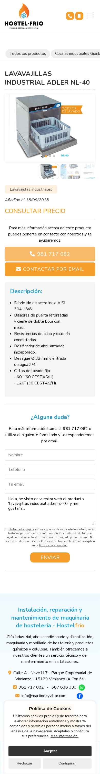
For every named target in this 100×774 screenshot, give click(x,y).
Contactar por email (53, 269)
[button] (46, 156)
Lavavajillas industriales (31, 189)
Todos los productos (27, 53)
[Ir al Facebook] (80, 696)
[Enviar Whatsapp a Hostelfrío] (82, 687)
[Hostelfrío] (24, 16)
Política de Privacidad (53, 545)
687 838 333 (64, 687)
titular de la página (21, 529)
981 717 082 (53, 254)
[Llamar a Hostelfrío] (70, 16)
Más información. (64, 736)
